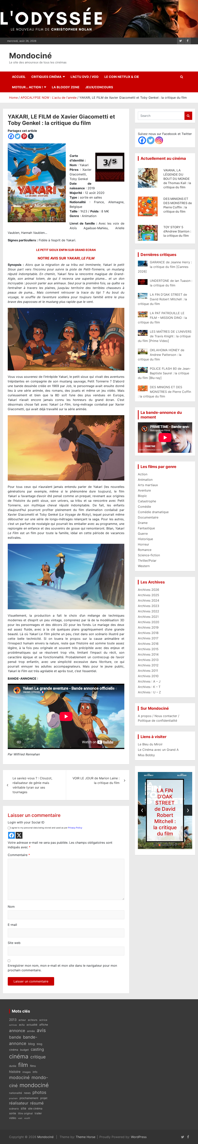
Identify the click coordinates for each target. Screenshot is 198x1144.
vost (20, 1118)
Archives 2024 (148, 600)
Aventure (144, 490)
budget (24, 1049)
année (31, 1031)
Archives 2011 (148, 671)
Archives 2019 (148, 627)
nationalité (15, 1092)
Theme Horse (85, 1137)
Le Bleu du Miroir (150, 744)
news (27, 1092)
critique (38, 1056)
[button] (154, 845)
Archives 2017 (148, 638)
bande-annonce (23, 1040)
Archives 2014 (148, 654)
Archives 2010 (148, 676)
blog (31, 1044)
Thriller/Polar (147, 560)
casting (37, 1049)
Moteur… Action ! (27, 87)
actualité (31, 1024)
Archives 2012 (148, 665)
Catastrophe (147, 501)
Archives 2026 (148, 590)
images (26, 1072)
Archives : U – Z (149, 692)
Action (142, 474)
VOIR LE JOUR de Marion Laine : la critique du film (96, 780)
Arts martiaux (148, 485)
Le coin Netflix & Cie (121, 77)
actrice (43, 1020)
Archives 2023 (148, 606)
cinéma (18, 1056)
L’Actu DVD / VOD (85, 77)
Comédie (144, 506)
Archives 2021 (148, 617)
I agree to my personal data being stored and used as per (46, 827)
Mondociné (30, 55)
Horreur (143, 544)
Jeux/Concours (99, 87)
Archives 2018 (148, 633)
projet (43, 1098)
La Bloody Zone (65, 87)
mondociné (34, 1085)
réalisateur (18, 1103)
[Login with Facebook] (11, 835)
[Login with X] (19, 835)
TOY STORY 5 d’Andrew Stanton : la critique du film (177, 201)
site (23, 1108)
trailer (38, 1113)
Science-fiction (149, 555)
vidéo (12, 1118)
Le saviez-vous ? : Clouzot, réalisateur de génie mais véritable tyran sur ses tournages (32, 785)
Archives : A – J (149, 681)
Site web (14, 943)
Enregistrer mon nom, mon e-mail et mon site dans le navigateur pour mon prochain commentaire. (62, 968)
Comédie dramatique (153, 512)
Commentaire (19, 855)
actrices (13, 1025)
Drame (143, 523)
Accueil (19, 77)
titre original (25, 1113)
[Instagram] (159, 140)
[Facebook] (11, 136)
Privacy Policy (75, 827)
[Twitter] (17, 136)
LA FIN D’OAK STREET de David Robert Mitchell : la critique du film (165, 811)
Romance (144, 550)
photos (39, 1092)
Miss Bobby (146, 755)
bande (15, 1037)
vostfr (27, 1118)
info (35, 1071)
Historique (145, 539)
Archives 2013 (148, 660)
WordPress (139, 1137)
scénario (14, 1108)
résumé (37, 1103)
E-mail (12, 925)
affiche (43, 1024)
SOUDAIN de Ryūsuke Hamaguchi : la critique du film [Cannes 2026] (174, 233)
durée (12, 1065)
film (23, 1065)
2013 (13, 1020)
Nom (11, 906)
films (33, 1065)
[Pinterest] (24, 136)
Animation (145, 480)
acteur (22, 1020)
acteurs (32, 1019)
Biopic (142, 496)
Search (188, 116)
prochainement (29, 1098)
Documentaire (148, 517)
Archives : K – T (149, 687)
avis (41, 1030)
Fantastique (146, 528)
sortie (12, 1113)
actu (22, 1024)
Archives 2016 (148, 644)
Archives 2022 (148, 611)
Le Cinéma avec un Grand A (158, 750)
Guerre (143, 533)
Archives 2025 (148, 595)
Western (144, 566)
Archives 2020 (148, 622)
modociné (19, 1077)
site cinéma (35, 1108)
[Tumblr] (31, 136)
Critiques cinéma (46, 77)
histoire (14, 1072)
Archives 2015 (148, 649)
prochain (13, 1098)
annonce (17, 1030)
